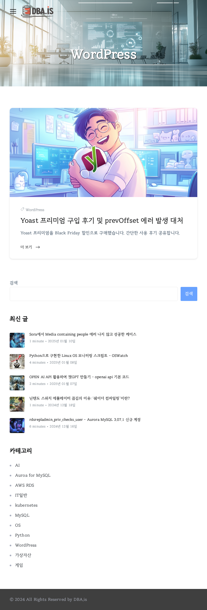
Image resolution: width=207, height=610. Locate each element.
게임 (19, 565)
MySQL (22, 515)
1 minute (36, 341)
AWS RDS (24, 485)
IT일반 (21, 495)
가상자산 (23, 555)
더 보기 (26, 247)
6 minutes (37, 426)
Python (22, 535)
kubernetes (26, 505)
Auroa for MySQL (32, 475)
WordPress (35, 210)
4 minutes (37, 362)
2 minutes (37, 384)
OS (17, 525)
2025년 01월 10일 (61, 341)
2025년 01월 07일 (63, 384)
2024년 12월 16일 (63, 426)
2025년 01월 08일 (63, 362)
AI (17, 465)
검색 (14, 283)
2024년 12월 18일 (61, 405)
